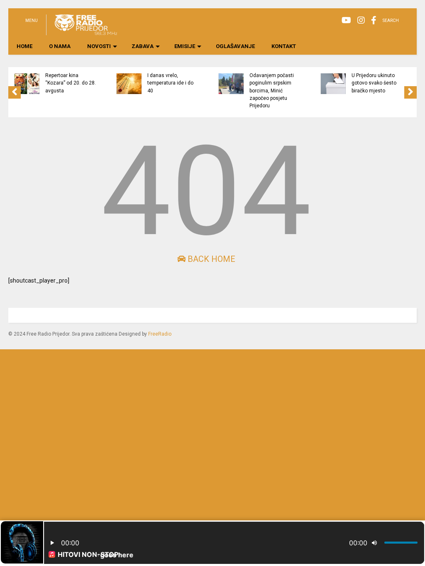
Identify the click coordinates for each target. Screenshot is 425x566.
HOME (24, 46)
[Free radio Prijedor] (81, 31)
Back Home (210, 259)
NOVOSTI (99, 46)
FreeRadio (159, 334)
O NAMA (60, 46)
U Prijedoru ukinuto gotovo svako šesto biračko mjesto (374, 83)
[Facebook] (373, 20)
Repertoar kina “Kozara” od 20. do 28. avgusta (70, 83)
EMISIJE (184, 46)
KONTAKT (283, 46)
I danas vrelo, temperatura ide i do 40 (170, 83)
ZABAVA (143, 46)
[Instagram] (361, 20)
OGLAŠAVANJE (235, 46)
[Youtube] (346, 20)
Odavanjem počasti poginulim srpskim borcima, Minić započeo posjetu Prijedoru (271, 91)
